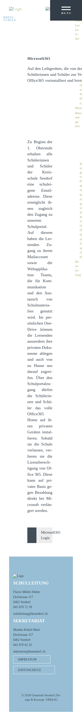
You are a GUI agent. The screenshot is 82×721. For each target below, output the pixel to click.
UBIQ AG (51, 699)
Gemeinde (11, 9)
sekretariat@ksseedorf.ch (29, 651)
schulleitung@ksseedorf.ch (30, 613)
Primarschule (10, 13)
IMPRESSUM (27, 659)
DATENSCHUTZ (29, 670)
